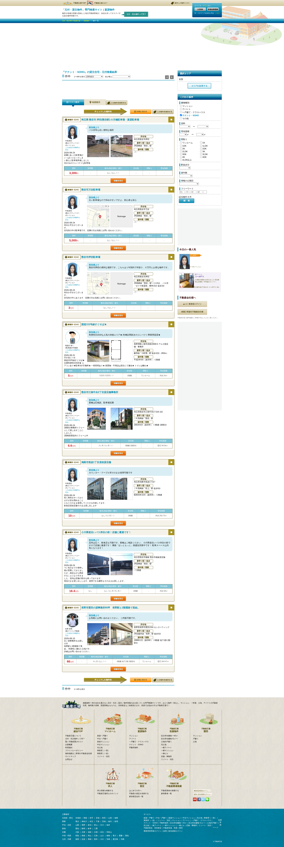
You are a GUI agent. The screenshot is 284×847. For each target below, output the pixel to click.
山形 (110, 818)
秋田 (104, 818)
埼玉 (91, 821)
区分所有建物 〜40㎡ (169, 736)
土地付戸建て (166, 742)
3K (203, 151)
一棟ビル (164, 753)
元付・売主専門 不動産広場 (71, 21)
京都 (96, 832)
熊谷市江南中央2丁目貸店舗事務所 (99, 392)
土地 (195, 742)
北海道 (78, 818)
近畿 (64, 832)
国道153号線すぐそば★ (94, 324)
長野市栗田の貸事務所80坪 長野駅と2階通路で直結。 (110, 607)
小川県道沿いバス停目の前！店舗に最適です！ (106, 532)
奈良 (102, 832)
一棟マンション (167, 750)
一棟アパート (166, 748)
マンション (187, 106)
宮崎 (108, 839)
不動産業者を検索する (170, 791)
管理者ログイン (192, 304)
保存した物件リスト (180, 3)
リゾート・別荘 (103, 756)
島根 (83, 836)
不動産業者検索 (174, 784)
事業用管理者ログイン (201, 791)
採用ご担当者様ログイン (202, 794)
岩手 (91, 818)
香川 (114, 836)
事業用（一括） (103, 753)
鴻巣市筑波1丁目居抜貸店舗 (96, 462)
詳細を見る (118, 180)
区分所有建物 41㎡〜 (169, 739)
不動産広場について (73, 736)
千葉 (97, 821)
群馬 (116, 821)
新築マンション (103, 742)
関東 (64, 821)
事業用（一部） (103, 750)
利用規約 (68, 748)
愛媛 (120, 836)
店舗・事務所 (166, 756)
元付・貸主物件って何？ (134, 14)
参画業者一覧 (166, 793)
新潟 (89, 825)
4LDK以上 (187, 160)
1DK (184, 146)
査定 (142, 784)
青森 (85, 818)
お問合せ (68, 759)
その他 (185, 118)
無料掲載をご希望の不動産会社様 (78, 753)
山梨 (77, 825)
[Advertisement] (142, 45)
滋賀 (89, 832)
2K (183, 148)
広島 (96, 836)
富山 (96, 825)
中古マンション (103, 745)
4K (183, 157)
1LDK (205, 146)
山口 (102, 836)
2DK (204, 148)
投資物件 (174, 730)
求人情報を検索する (105, 791)
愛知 (77, 828)
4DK (204, 157)
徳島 (108, 836)
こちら (217, 13)
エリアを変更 (199, 86)
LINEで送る (207, 799)
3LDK (205, 154)
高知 (127, 836)
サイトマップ (70, 756)
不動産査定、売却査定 (152, 828)
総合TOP (78, 730)
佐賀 (83, 839)
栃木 (110, 821)
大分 (102, 839)
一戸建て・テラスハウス (193, 112)
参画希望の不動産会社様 (192, 312)
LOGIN (200, 9)
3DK (184, 154)
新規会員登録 (213, 9)
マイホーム (110, 730)
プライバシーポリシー (74, 750)
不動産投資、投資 (170, 828)
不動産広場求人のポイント (107, 793)
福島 (116, 818)
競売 (205, 730)
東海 (64, 828)
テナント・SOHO (190, 115)
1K (203, 143)
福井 (108, 825)
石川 (102, 825)
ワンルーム (187, 143)
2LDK (185, 151)
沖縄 (122, 839)
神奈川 (84, 821)
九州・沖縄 (66, 839)
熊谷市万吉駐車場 (90, 189)
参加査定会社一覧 (136, 796)
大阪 (77, 832)
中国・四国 (66, 836)
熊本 (96, 839)
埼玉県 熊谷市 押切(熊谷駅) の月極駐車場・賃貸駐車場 (110, 119)
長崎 (89, 839)
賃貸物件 (86, 21)
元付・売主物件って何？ (75, 739)
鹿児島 (115, 839)
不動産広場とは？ (97, 3)
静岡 (83, 828)
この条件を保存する (116, 102)
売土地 (100, 748)
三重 (96, 828)
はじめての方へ (135, 791)
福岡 (77, 839)
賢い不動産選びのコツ (74, 742)
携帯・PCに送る (195, 799)
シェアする (199, 799)
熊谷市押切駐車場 (90, 257)
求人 (110, 784)
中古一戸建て (102, 739)
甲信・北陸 (66, 825)
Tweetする (203, 799)
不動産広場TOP (74, 3)
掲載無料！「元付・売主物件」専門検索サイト (72, 704)
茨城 (104, 821)
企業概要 (68, 745)
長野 (83, 825)
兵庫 (83, 832)
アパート (186, 109)
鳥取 (77, 836)
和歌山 (109, 832)
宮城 (97, 818)
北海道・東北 (67, 818)
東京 (77, 821)
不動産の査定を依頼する (139, 793)
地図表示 (95, 103)
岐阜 (89, 828)
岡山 (89, 836)
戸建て (195, 739)
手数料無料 (133, 748)
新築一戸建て (102, 736)
